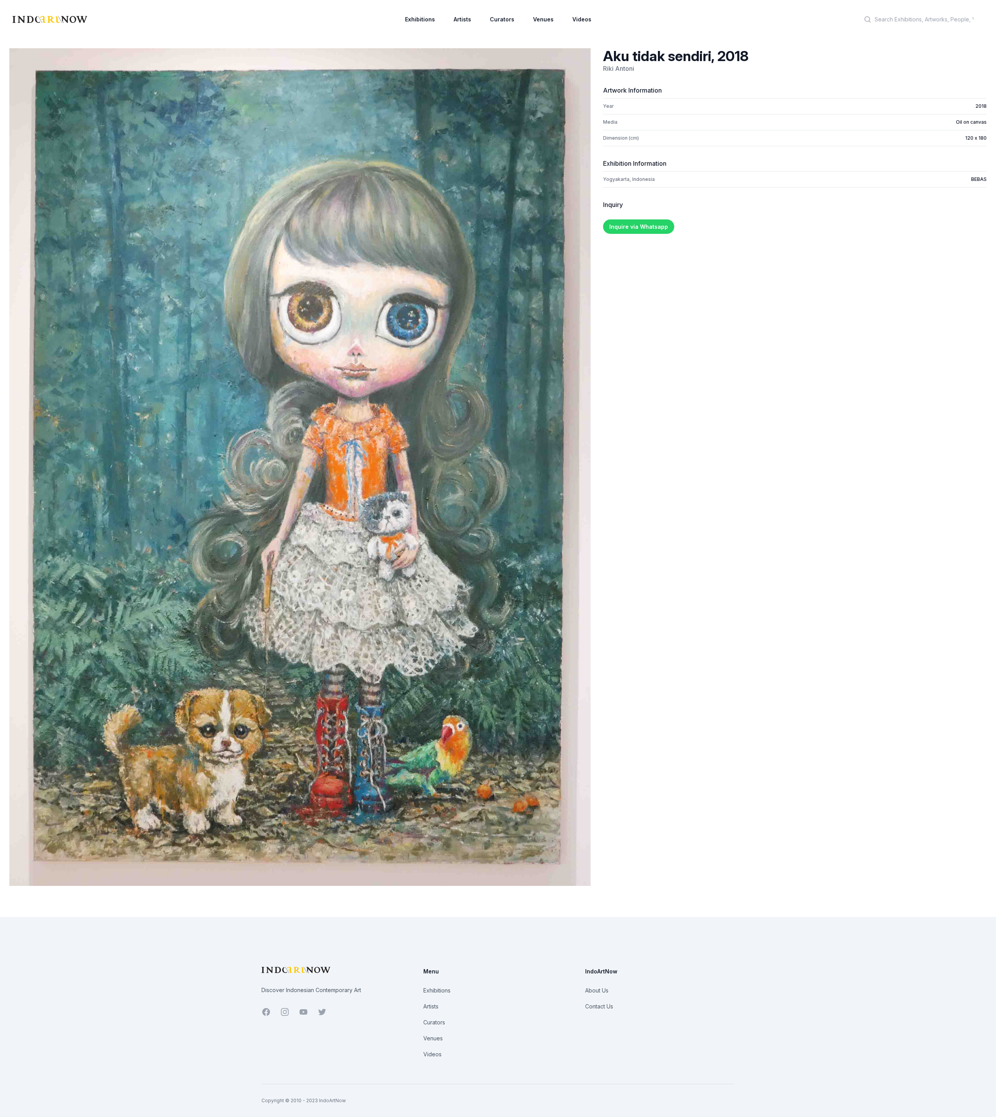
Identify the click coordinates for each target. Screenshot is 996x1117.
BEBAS (979, 179)
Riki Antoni (618, 68)
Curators (502, 19)
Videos (581, 19)
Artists (462, 19)
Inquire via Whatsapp (638, 226)
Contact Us (599, 1006)
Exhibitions (420, 19)
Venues (543, 19)
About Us (596, 990)
